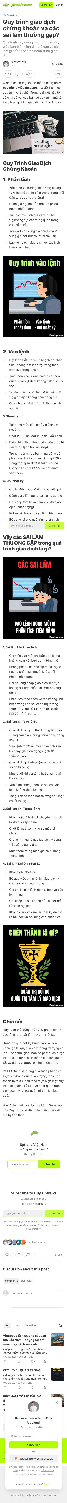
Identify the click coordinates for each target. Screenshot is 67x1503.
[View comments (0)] (19, 74)
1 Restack (43, 1242)
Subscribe (46, 5)
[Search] (60, 1325)
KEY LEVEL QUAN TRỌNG (22, 1370)
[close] (56, 1402)
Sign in (59, 5)
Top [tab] (7, 1325)
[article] (33, 1348)
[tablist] (18, 1280)
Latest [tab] (16, 1325)
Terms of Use (51, 1221)
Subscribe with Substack (36, 1458)
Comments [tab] (11, 1280)
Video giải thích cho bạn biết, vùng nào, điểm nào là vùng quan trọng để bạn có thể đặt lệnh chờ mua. (24, 1376)
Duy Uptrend (18, 62)
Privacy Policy (45, 1474)
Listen (59, 64)
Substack (16, 1495)
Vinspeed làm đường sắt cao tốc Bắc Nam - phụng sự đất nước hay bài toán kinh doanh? (24, 1340)
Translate (11, 15)
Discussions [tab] (30, 1325)
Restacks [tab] (26, 1280)
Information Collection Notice (40, 1225)
